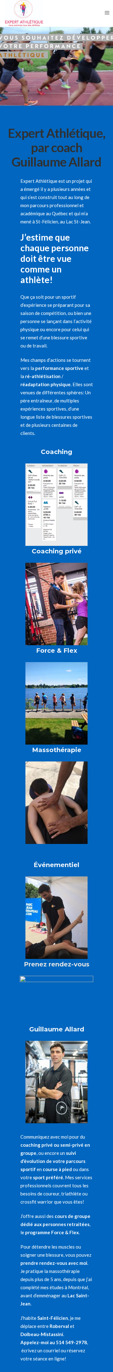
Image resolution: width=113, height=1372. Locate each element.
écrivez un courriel (40, 1350)
